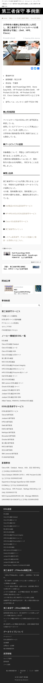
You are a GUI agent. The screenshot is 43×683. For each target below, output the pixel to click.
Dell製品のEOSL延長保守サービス (19, 206)
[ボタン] (35, 12)
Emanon (25, 680)
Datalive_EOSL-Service (32, 38)
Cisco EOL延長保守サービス (16, 221)
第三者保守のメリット (14, 229)
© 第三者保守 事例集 (21, 677)
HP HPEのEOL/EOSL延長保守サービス (20, 213)
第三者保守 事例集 (21, 11)
